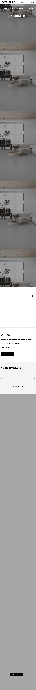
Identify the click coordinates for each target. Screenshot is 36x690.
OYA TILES (8, 2)
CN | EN (32, 2)
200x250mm (22, 8)
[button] (32, 296)
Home (5, 8)
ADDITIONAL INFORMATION (10, 344)
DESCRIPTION (6, 347)
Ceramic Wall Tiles (13, 8)
